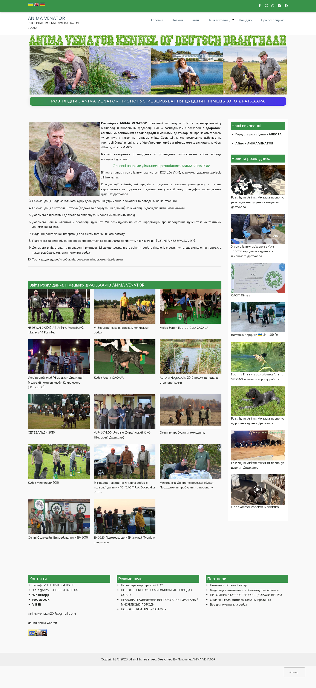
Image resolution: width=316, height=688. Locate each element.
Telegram (40, 590)
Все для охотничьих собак (228, 604)
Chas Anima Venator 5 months (255, 507)
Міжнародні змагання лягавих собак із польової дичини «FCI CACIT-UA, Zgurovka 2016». (124, 487)
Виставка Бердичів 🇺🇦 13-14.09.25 (254, 335)
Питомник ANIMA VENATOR (196, 659)
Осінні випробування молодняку (182, 432)
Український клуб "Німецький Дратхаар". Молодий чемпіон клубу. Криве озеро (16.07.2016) (56, 382)
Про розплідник (272, 20)
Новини (177, 20)
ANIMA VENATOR (46, 18)
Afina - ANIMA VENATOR (254, 143)
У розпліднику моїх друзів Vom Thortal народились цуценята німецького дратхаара (253, 251)
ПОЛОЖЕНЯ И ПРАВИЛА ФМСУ (143, 609)
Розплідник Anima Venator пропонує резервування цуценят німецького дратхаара (158, 101)
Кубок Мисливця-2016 (43, 482)
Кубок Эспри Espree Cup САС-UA (184, 327)
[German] (42, 5)
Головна (157, 20)
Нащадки (245, 20)
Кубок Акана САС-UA (109, 377)
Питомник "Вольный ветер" (229, 585)
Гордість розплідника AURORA (258, 134)
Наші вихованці (221, 22)
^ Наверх (294, 672)
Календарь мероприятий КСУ (142, 585)
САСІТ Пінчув (240, 295)
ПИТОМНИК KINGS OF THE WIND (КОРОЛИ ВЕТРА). (246, 595)
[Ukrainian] (30, 5)
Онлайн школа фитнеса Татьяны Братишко (240, 600)
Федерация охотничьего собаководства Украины (244, 590)
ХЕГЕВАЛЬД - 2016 (41, 432)
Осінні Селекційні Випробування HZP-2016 (58, 537)
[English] (36, 5)
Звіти (195, 20)
